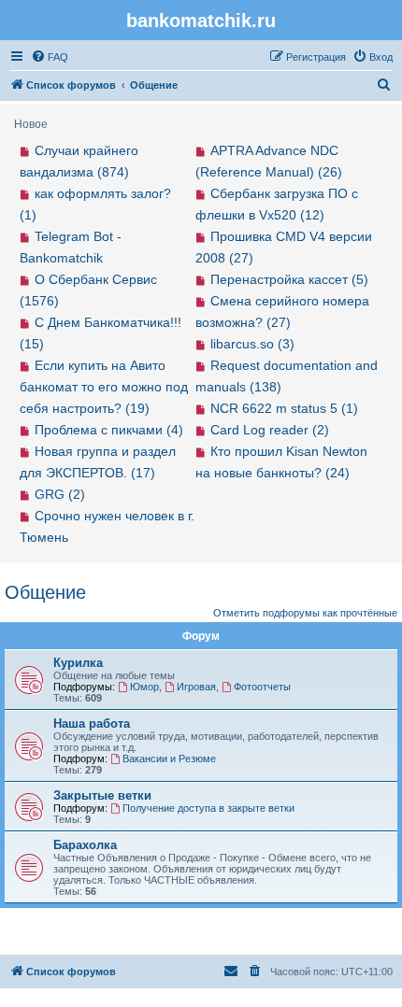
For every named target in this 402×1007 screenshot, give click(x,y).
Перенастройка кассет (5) (289, 279)
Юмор (144, 686)
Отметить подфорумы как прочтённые (305, 612)
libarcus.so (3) (252, 343)
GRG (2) (60, 494)
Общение (45, 592)
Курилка (78, 663)
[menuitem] (49, 57)
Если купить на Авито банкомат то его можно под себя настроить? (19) (104, 387)
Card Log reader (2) (269, 429)
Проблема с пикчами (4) (109, 429)
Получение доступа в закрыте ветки (208, 808)
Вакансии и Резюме (169, 758)
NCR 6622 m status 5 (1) (284, 408)
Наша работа (91, 723)
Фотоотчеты (262, 686)
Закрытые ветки (102, 795)
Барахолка (85, 845)
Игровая (196, 686)
